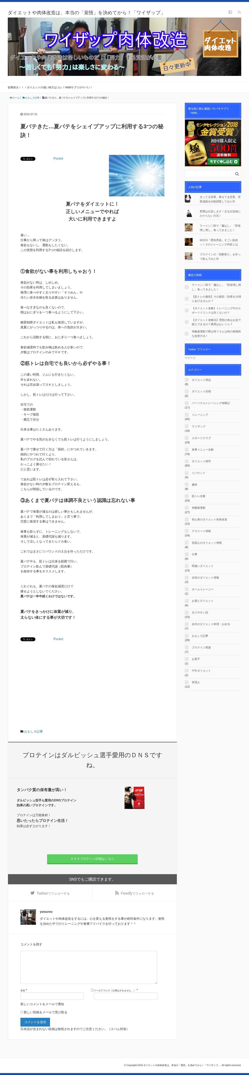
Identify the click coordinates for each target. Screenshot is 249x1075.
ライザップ (198, 426)
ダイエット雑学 (201, 461)
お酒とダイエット (203, 600)
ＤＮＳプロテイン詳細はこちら (92, 858)
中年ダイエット (201, 670)
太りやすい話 (200, 612)
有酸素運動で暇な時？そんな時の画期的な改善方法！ (216, 333)
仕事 (194, 554)
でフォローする (53, 893)
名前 (22, 990)
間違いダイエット (203, 565)
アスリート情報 (201, 531)
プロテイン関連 (201, 647)
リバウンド (198, 472)
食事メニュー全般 (203, 449)
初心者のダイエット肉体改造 (209, 519)
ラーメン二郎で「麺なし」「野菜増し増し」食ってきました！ (216, 287)
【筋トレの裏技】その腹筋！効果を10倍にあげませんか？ (216, 298)
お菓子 (196, 658)
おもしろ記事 (33, 731)
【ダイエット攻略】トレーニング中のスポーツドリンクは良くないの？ (216, 310)
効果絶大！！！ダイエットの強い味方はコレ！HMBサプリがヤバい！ (50, 87)
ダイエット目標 (201, 391)
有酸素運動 (198, 507)
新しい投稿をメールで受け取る (45, 1012)
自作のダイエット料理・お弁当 (211, 624)
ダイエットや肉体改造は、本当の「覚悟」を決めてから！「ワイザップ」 (86, 12)
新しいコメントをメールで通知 (42, 1004)
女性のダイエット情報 (205, 577)
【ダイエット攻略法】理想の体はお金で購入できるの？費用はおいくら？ (216, 322)
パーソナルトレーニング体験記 (211, 403)
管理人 (196, 682)
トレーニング (200, 414)
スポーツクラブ (201, 438)
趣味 (194, 484)
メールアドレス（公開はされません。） (115, 990)
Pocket (58, 158)
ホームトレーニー (203, 589)
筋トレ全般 (198, 496)
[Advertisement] (92, 673)
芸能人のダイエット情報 (207, 542)
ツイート (190, 357)
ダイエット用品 (201, 379)
